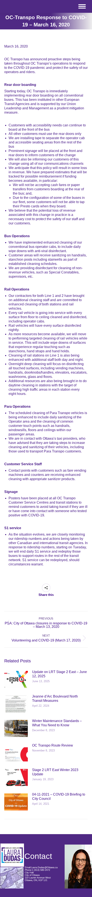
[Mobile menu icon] (82, 6)
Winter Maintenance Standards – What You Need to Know (57, 723)
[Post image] (16, 679)
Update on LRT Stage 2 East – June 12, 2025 (59, 674)
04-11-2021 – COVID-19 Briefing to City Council (58, 796)
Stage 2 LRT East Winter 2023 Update (55, 772)
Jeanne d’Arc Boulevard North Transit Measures (55, 698)
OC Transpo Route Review (52, 745)
